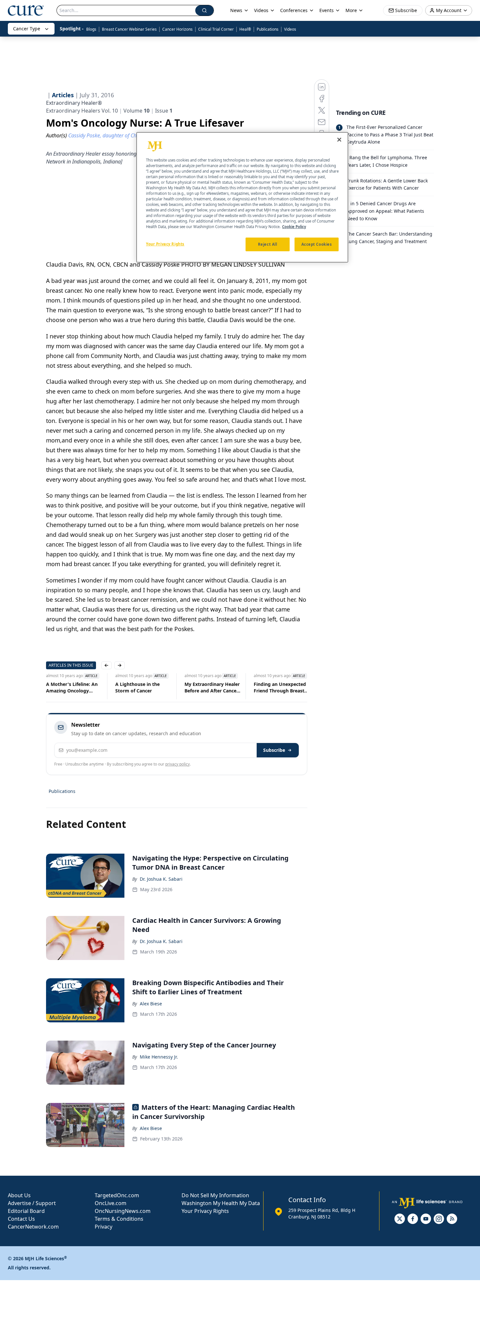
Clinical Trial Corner (216, 29)
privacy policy (177, 764)
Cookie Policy (294, 226)
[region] (242, 197)
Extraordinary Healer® (74, 102)
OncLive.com (110, 1203)
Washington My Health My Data (221, 1203)
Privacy (103, 1226)
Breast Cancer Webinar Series (129, 29)
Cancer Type (26, 28)
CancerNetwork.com (33, 1226)
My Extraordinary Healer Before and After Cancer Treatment (212, 687)
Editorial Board (26, 1211)
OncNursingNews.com (123, 1211)
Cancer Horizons (177, 29)
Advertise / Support (32, 1203)
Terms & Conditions (119, 1218)
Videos (290, 29)
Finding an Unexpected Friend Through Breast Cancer (280, 687)
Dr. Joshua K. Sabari (161, 879)
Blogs (91, 29)
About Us (19, 1195)
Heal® (245, 29)
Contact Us (21, 1218)
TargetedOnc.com (117, 1195)
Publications (268, 29)
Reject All (267, 244)
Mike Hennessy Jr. (159, 1057)
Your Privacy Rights (205, 1211)
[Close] (339, 139)
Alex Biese (151, 1003)
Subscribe (274, 750)
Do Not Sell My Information (215, 1195)
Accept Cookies (316, 244)
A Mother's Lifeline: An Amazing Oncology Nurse (72, 687)
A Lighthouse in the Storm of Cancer (137, 687)
